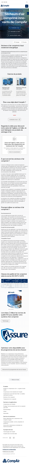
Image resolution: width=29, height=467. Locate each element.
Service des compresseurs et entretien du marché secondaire (12, 426)
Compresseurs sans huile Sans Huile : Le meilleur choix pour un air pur (14, 394)
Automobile (5, 413)
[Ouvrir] (26, 6)
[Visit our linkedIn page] (10, 437)
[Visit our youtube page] (13, 437)
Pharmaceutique (7, 409)
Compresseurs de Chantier (9, 404)
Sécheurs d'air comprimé (9, 397)
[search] (26, 2)
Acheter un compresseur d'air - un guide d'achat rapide (14, 389)
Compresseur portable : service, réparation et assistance (13, 422)
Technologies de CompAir (9, 431)
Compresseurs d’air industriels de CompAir (12, 391)
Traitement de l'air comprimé (9, 399)
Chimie (4, 411)
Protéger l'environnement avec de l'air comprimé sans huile (14, 407)
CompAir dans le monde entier (10, 433)
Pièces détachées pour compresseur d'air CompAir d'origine (12, 419)
